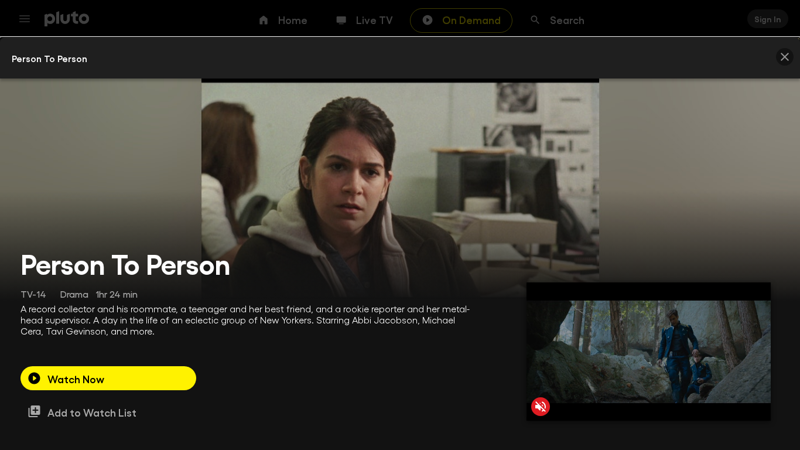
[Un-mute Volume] (540, 406)
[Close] (784, 56)
